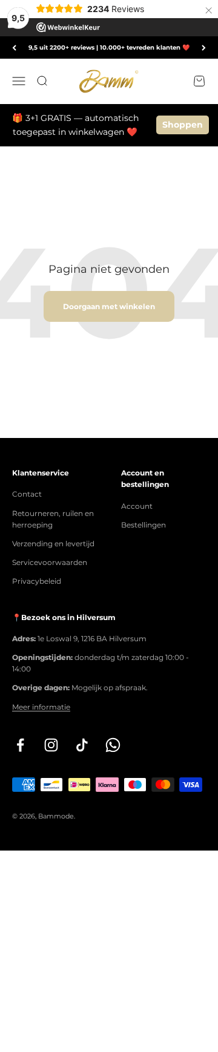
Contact (27, 493)
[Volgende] (204, 47)
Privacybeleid (36, 581)
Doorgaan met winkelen (109, 306)
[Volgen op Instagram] (51, 745)
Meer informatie (41, 706)
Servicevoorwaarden (49, 562)
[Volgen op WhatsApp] (113, 745)
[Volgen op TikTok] (82, 745)
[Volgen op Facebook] (20, 745)
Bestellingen (143, 524)
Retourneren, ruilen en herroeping (53, 519)
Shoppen (182, 124)
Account (137, 506)
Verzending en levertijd (53, 543)
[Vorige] (14, 47)
